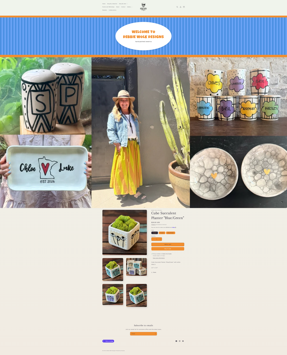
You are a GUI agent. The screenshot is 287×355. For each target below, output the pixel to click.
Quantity (153, 236)
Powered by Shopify (120, 350)
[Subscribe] (155, 333)
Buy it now (168, 248)
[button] (123, 3)
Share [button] (154, 272)
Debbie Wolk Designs (111, 350)
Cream (154, 232)
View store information (159, 258)
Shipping (153, 224)
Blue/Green (171, 232)
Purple (162, 232)
